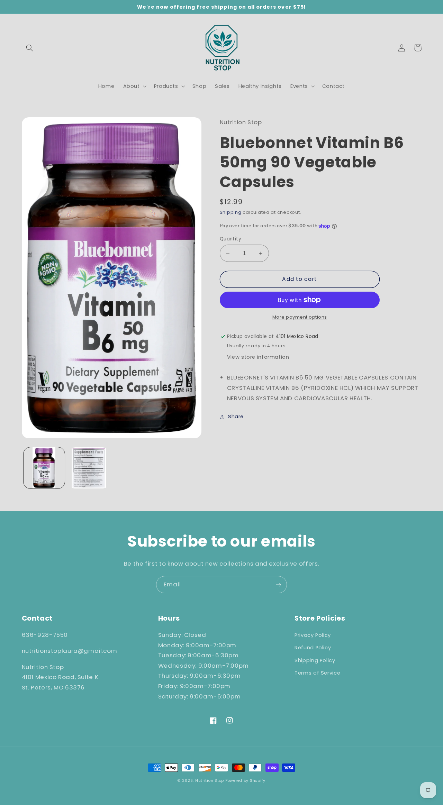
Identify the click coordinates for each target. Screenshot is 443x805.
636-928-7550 (45, 635)
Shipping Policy (315, 660)
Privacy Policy (313, 635)
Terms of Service (317, 672)
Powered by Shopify (245, 780)
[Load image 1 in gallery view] (44, 467)
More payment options (299, 317)
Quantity (230, 239)
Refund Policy (313, 647)
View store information (258, 357)
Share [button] (236, 416)
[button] (30, 48)
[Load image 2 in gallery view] (88, 467)
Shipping (231, 212)
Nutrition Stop (209, 780)
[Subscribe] (279, 584)
